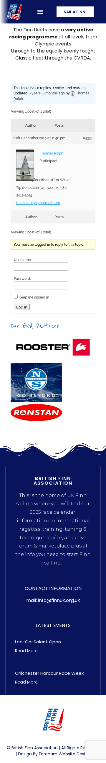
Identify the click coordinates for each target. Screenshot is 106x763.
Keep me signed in (34, 297)
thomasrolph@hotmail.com (38, 203)
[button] (40, 12)
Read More (26, 651)
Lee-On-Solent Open (38, 642)
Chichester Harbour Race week (49, 673)
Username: (23, 260)
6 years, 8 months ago (47, 93)
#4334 (88, 138)
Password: (22, 279)
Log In (21, 307)
